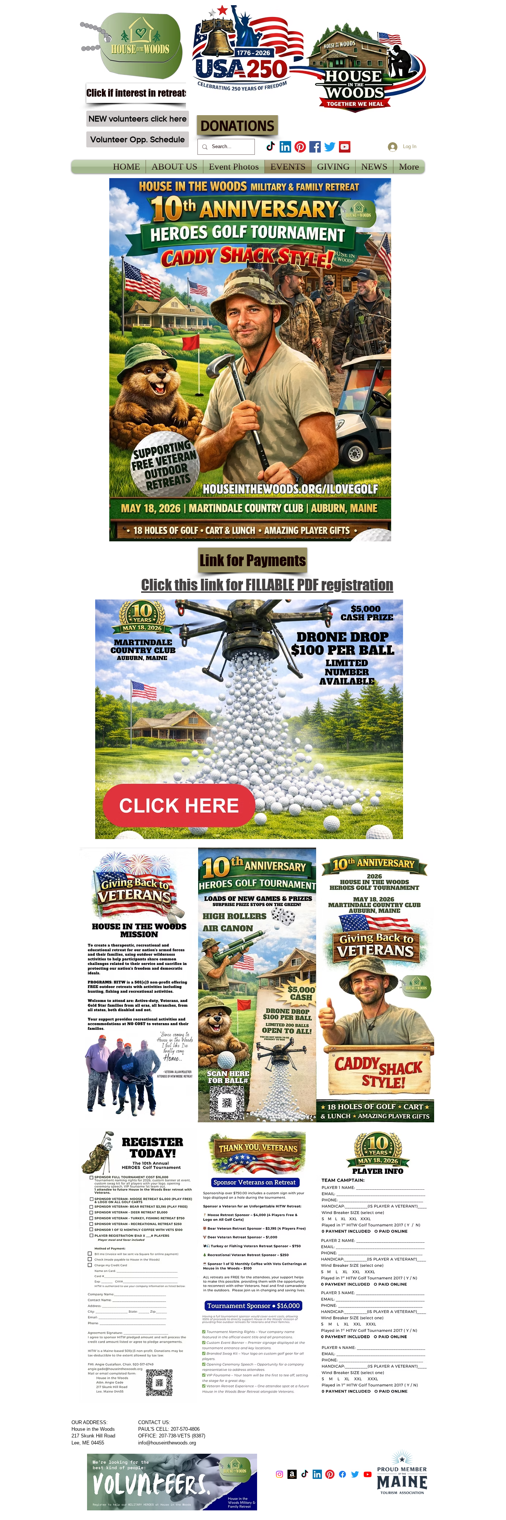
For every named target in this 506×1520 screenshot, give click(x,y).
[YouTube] (344, 147)
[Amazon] (292, 1474)
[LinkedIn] (285, 147)
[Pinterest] (300, 147)
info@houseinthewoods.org (167, 1443)
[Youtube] (367, 1474)
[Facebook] (315, 147)
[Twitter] (330, 147)
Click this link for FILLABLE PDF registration (267, 585)
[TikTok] (270, 147)
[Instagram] (279, 1474)
